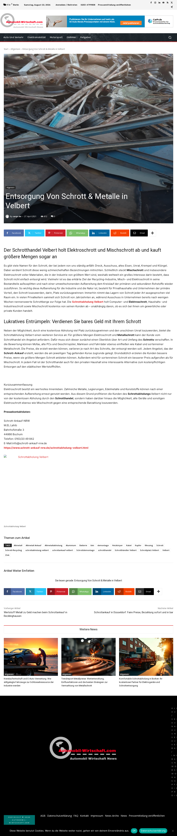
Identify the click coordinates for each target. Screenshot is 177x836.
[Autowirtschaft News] (22, 21)
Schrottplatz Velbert (149, 550)
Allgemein (15, 49)
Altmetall (18, 545)
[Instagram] (155, 3)
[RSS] (168, 3)
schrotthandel (104, 550)
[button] (170, 37)
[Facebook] (151, 3)
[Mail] (163, 3)
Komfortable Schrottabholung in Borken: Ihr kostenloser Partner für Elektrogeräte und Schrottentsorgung (140, 682)
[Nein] (172, 831)
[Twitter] (172, 3)
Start (6, 49)
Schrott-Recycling (13, 550)
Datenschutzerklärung (153, 830)
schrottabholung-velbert (37, 550)
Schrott (159, 545)
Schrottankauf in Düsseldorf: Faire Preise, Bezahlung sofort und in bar (133, 612)
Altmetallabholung (53, 545)
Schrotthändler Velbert (126, 550)
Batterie (83, 545)
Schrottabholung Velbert (87, 301)
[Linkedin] (159, 3)
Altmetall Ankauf (33, 545)
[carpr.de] (8, 216)
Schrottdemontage (85, 550)
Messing (149, 545)
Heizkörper (117, 545)
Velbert (165, 550)
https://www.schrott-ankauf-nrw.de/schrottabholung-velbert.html (46, 447)
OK (134, 830)
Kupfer (138, 545)
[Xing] (172, 7)
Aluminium (71, 545)
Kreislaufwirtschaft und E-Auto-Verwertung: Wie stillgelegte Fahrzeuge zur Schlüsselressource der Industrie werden (29, 682)
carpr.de (17, 216)
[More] (152, 233)
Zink (7, 555)
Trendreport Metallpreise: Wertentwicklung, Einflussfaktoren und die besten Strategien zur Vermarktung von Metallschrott (84, 682)
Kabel (129, 545)
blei (92, 545)
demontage (103, 545)
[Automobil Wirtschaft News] (84, 750)
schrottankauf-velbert (62, 550)
